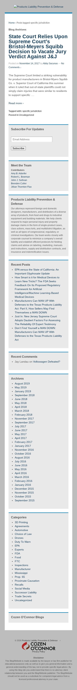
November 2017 (24, 418)
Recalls (19, 584)
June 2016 (21, 465)
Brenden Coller (19, 183)
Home (12, 23)
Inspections (21, 565)
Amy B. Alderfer (19, 173)
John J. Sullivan (19, 180)
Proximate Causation (27, 580)
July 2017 (20, 426)
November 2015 (24, 492)
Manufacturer (23, 569)
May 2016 (21, 469)
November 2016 (24, 449)
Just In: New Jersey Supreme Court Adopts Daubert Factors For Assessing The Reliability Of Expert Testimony (37, 320)
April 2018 (21, 406)
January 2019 (23, 391)
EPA (17, 545)
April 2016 (21, 473)
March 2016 (22, 477)
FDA (17, 553)
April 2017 (21, 438)
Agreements (22, 526)
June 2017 (21, 430)
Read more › (16, 103)
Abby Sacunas (50, 63)
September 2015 (25, 500)
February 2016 (23, 480)
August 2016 (22, 457)
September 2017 (25, 422)
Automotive (21, 530)
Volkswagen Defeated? (46, 361)
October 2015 (23, 496)
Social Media (22, 588)
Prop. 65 (20, 576)
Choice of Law (23, 533)
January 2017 (23, 445)
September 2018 (25, 395)
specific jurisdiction (32, 111)
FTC (17, 561)
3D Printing (21, 522)
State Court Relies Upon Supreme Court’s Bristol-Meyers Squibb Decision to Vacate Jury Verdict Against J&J (38, 46)
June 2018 (21, 399)
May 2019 (21, 387)
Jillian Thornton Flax (21, 187)
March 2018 (22, 410)
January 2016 (23, 484)
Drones (19, 537)
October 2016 (23, 453)
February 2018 (23, 414)
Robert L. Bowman (20, 177)
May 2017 (21, 434)
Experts (19, 549)
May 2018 (21, 402)
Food (18, 557)
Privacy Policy (38, 651)
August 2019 (22, 383)
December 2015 (24, 488)
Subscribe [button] (18, 148)
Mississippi (21, 572)
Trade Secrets (23, 596)
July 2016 (20, 461)
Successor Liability (26, 592)
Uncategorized (26, 115)
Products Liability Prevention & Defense (39, 640)
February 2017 (23, 441)
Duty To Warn (23, 541)
